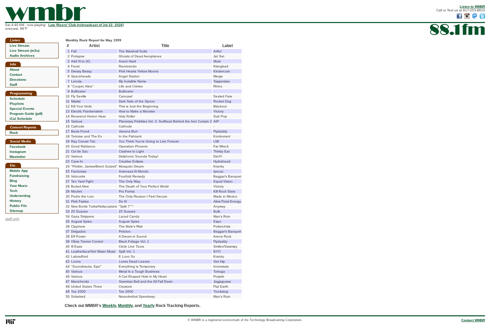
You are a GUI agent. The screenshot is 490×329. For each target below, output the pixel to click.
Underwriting (20, 196)
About (14, 69)
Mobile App (19, 171)
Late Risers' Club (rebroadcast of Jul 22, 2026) (86, 25)
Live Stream (19, 45)
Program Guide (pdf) (26, 113)
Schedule (17, 98)
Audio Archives (22, 55)
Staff (13, 84)
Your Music (19, 186)
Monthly (125, 305)
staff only (12, 219)
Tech (13, 191)
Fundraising (19, 176)
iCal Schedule (21, 118)
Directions (18, 79)
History (15, 201)
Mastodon (17, 156)
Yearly (149, 305)
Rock (14, 132)
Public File (18, 206)
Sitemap (16, 211)
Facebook (18, 146)
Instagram (18, 151)
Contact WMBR (473, 320)
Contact (16, 74)
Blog (13, 181)
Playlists (17, 103)
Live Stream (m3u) (24, 50)
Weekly (109, 305)
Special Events (22, 108)
